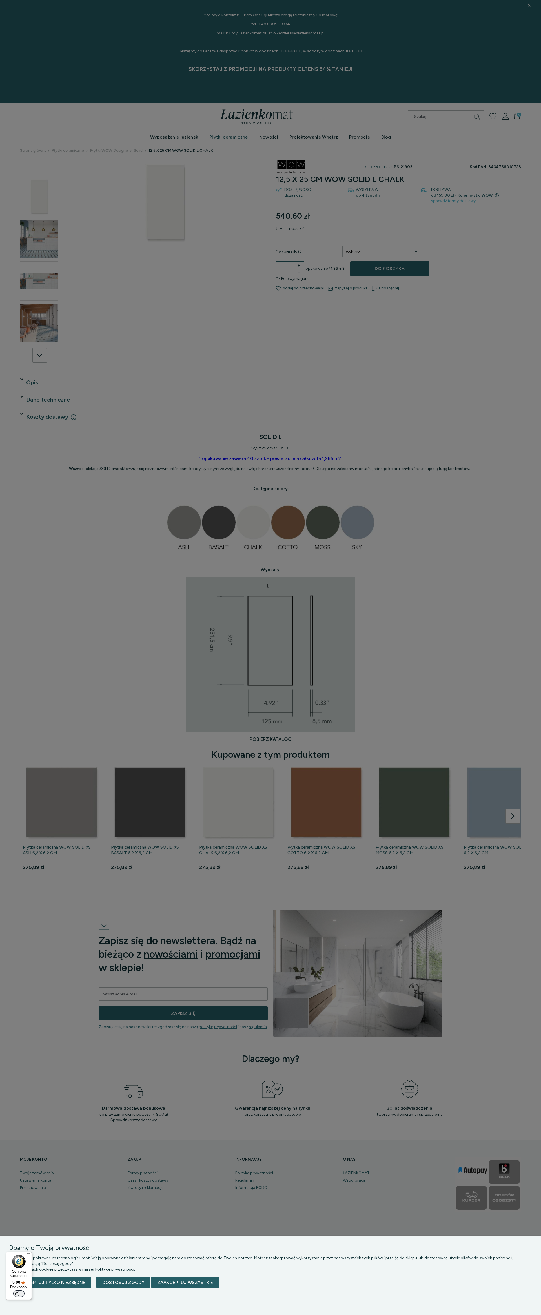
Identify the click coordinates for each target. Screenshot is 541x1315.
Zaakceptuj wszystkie (185, 1282)
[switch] (19, 1293)
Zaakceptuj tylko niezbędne (50, 1282)
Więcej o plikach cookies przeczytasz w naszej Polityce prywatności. (72, 1269)
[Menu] (28, 1255)
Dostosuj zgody (123, 1282)
